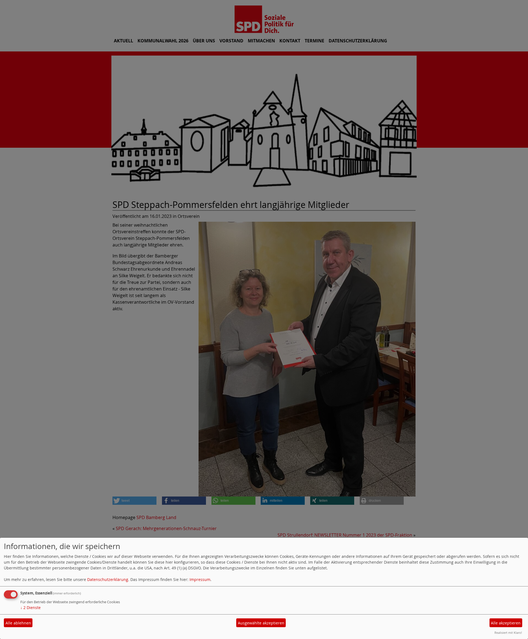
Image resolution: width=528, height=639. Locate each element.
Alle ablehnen (18, 623)
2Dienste (30, 607)
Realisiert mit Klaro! (508, 632)
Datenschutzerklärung (107, 579)
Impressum (199, 579)
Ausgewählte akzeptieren (261, 623)
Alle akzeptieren (506, 623)
